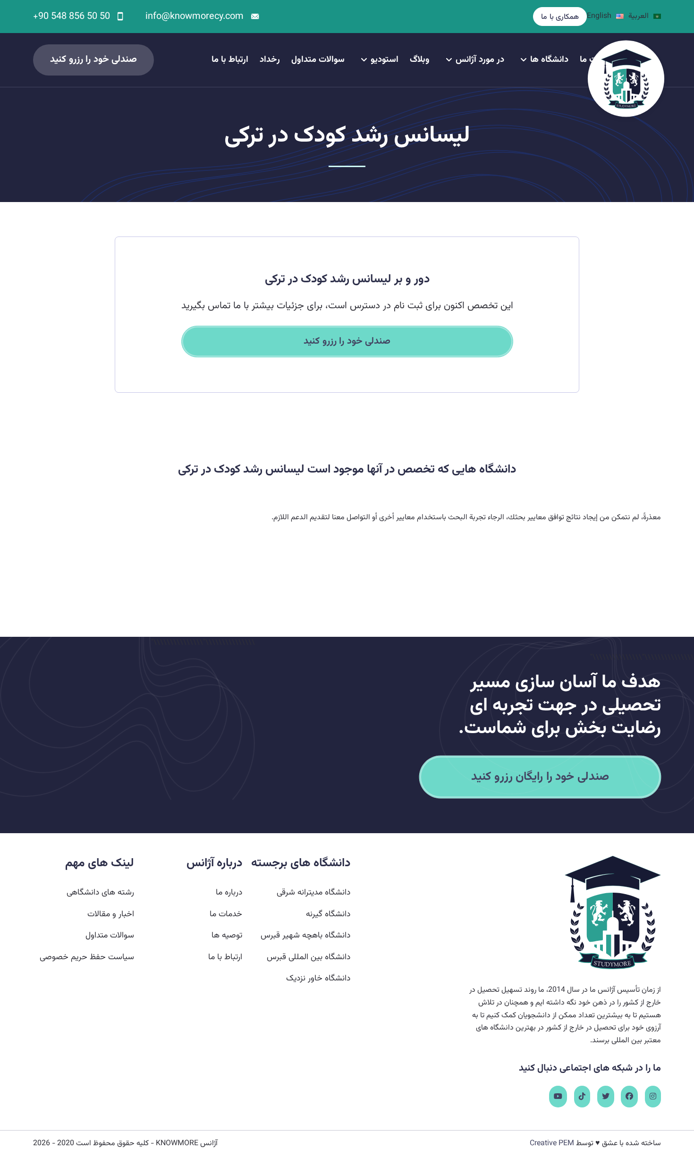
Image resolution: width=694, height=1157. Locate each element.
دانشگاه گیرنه (328, 914)
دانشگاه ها (549, 60)
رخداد (270, 60)
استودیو (384, 60)
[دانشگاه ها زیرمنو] (523, 60)
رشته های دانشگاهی (100, 892)
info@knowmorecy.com (194, 16)
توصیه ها (227, 935)
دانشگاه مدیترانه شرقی (313, 892)
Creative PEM (552, 1143)
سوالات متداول (318, 60)
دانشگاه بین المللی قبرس (308, 957)
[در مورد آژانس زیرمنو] (449, 60)
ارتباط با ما (230, 60)
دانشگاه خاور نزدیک (318, 978)
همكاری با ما (560, 17)
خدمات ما (226, 914)
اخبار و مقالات (110, 914)
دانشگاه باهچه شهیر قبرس (305, 935)
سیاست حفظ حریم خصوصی (87, 957)
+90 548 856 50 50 (71, 16)
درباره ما (229, 892)
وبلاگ (420, 60)
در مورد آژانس (480, 60)
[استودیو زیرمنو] (364, 60)
